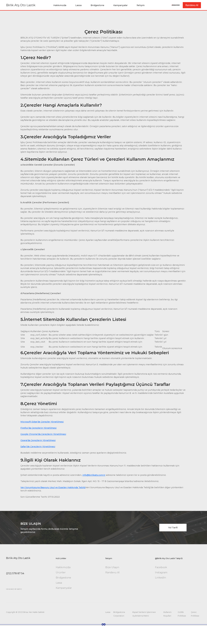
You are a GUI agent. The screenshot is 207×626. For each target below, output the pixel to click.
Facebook (161, 567)
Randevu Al (191, 5)
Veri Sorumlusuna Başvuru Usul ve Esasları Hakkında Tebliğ (52, 487)
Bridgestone (97, 5)
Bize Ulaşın (112, 567)
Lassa (78, 5)
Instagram (161, 572)
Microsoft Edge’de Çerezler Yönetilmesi (42, 421)
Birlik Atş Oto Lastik (20, 5)
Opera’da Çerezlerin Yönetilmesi (38, 440)
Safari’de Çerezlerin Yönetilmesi (37, 446)
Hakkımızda (59, 5)
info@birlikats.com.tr (93, 475)
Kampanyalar (120, 5)
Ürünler (61, 572)
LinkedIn (160, 577)
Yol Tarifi (173, 527)
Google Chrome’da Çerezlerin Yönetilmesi (43, 434)
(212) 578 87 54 (15, 573)
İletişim (141, 5)
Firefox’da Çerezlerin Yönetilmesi (38, 428)
